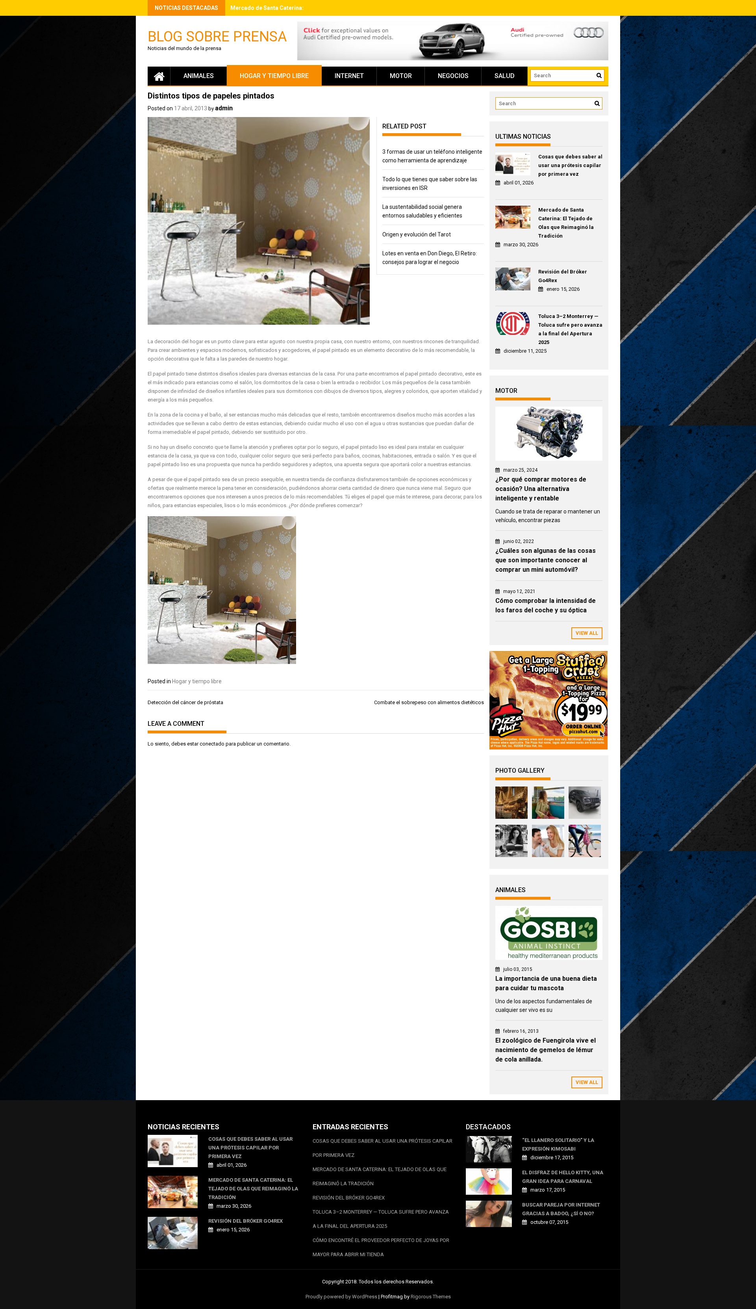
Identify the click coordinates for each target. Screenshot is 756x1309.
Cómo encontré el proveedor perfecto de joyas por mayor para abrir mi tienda (381, 1247)
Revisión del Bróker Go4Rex (562, 276)
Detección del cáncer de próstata (185, 702)
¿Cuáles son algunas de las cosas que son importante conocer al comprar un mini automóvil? (545, 560)
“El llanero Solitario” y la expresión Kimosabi (558, 1144)
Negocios (453, 76)
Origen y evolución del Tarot (416, 234)
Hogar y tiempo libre (274, 76)
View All (587, 633)
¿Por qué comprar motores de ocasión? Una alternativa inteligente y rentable (540, 489)
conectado (212, 744)
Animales (198, 76)
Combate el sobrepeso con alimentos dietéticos (429, 702)
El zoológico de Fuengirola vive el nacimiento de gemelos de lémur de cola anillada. (545, 1050)
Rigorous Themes (431, 1297)
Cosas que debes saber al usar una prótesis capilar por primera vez (570, 165)
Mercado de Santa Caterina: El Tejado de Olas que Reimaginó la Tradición (566, 223)
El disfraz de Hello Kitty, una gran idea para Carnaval (562, 1177)
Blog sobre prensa (217, 36)
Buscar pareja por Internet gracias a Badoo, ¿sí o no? (561, 1209)
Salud (505, 76)
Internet (349, 76)
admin (224, 108)
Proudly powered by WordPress (341, 1297)
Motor (401, 76)
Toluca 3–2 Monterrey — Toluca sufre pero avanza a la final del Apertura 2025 (570, 329)
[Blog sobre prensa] (159, 76)
